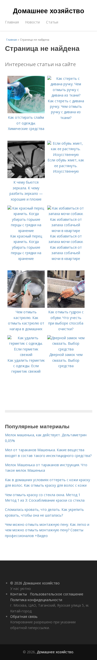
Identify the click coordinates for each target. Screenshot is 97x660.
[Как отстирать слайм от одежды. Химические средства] (26, 112)
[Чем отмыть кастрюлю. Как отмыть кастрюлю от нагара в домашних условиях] (26, 306)
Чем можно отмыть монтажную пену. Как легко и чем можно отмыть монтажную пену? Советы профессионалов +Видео (47, 530)
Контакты (18, 594)
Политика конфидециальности (36, 599)
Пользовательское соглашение (56, 594)
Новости (32, 22)
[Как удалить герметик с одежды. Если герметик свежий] (26, 354)
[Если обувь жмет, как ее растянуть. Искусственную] (66, 154)
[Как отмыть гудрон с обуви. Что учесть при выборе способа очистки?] (66, 306)
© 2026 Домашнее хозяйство (35, 583)
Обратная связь (24, 616)
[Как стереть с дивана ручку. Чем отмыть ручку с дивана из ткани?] (66, 95)
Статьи (52, 22)
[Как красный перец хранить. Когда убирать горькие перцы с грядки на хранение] (26, 230)
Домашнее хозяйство (48, 10)
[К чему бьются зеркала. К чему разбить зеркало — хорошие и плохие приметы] (26, 176)
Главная (12, 22)
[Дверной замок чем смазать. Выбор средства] (66, 349)
